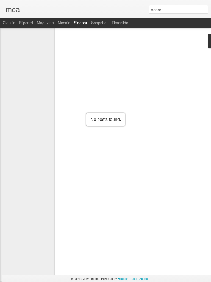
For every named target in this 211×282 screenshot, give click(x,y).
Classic (9, 22)
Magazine (45, 22)
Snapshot (99, 22)
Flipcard (26, 22)
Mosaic (64, 22)
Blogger (123, 278)
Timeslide (120, 22)
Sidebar (80, 22)
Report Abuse (138, 278)
